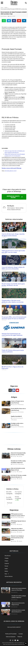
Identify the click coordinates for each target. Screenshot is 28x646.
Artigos (6, 560)
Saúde (6, 568)
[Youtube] (17, 390)
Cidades (6, 558)
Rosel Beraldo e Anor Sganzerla (17, 418)
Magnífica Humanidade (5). (16, 416)
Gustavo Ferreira (15, 464)
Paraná (6, 566)
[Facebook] (13, 390)
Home (2, 7)
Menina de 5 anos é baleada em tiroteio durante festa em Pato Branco (17, 537)
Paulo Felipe (14, 456)
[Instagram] (10, 390)
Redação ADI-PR (15, 404)
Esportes (7, 563)
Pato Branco (7, 555)
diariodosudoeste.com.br (10, 170)
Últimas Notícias (9, 576)
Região (6, 7)
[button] (25, 3)
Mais (6, 573)
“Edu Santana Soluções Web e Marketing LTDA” (15, 644)
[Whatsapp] (12, 640)
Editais (6, 571)
